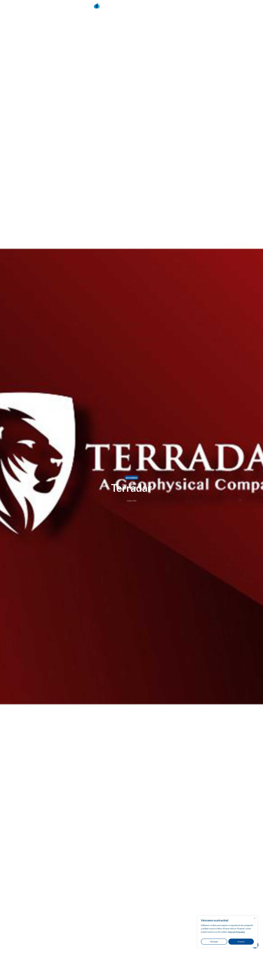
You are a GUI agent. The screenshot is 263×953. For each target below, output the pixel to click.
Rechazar (214, 941)
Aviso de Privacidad (236, 932)
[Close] (254, 918)
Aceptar (241, 941)
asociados (131, 477)
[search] (204, 7)
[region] (227, 932)
